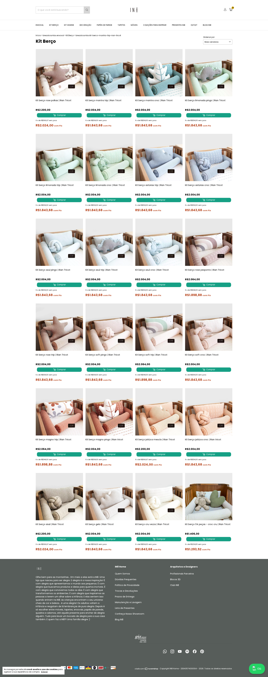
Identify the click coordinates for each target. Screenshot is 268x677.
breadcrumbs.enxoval (53, 35)
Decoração (85, 25)
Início (38, 35)
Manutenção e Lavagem (128, 602)
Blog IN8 (207, 25)
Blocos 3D (175, 579)
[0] (230, 10)
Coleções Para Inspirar (154, 25)
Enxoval (40, 25)
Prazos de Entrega (124, 596)
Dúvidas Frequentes (125, 579)
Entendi (44, 672)
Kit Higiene (69, 25)
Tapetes (121, 25)
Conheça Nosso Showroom (129, 613)
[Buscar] (87, 10)
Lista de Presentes (124, 608)
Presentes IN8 (178, 25)
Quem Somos (122, 573)
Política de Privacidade (127, 585)
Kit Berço (53, 25)
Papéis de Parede (104, 25)
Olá (259, 668)
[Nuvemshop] (147, 669)
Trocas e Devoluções (126, 590)
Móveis (134, 25)
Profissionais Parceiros (182, 573)
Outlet (194, 25)
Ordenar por (208, 37)
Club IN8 (174, 585)
